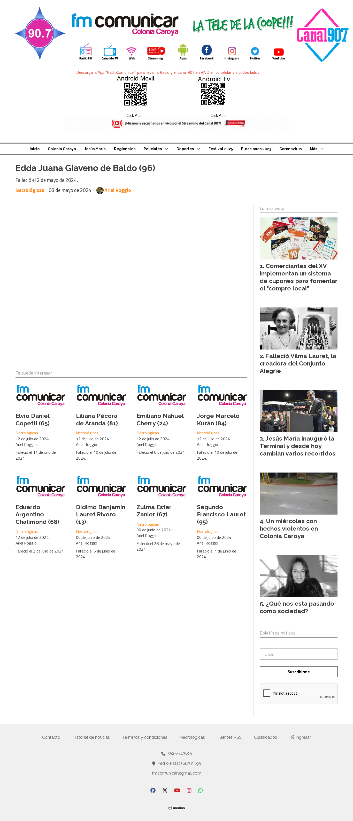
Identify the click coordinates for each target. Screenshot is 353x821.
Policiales (153, 149)
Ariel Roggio (117, 190)
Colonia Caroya (62, 149)
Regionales (124, 149)
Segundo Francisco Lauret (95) (221, 514)
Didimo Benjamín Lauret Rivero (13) (100, 514)
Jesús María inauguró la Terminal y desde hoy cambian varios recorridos (297, 446)
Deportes (185, 149)
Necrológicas (30, 190)
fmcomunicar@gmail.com (176, 773)
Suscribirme (299, 672)
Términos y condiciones (144, 737)
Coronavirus (290, 149)
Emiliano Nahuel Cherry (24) (159, 419)
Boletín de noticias (278, 633)
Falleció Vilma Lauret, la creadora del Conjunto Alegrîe (298, 363)
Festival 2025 (221, 149)
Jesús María (95, 149)
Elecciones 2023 (256, 149)
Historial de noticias (91, 737)
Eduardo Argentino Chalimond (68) (37, 514)
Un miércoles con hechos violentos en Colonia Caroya (289, 528)
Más (313, 149)
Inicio (35, 149)
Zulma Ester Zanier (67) (154, 510)
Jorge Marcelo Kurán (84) (218, 419)
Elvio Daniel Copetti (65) (33, 419)
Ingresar (303, 737)
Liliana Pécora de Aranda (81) (97, 419)
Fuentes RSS (229, 737)
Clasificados (265, 737)
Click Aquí (135, 115)
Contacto (51, 737)
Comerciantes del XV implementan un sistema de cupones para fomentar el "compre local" (298, 276)
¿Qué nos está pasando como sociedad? (297, 607)
